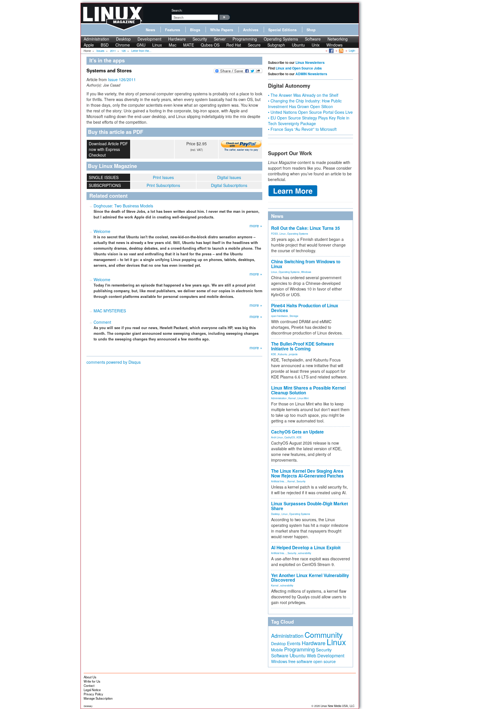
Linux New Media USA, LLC (337, 706)
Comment (102, 322)
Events (294, 643)
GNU (141, 45)
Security (200, 39)
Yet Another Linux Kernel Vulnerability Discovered (310, 577)
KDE (273, 354)
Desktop (123, 39)
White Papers (221, 29)
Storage (294, 315)
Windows (334, 45)
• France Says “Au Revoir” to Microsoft (302, 129)
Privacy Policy (93, 694)
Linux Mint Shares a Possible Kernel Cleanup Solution (308, 390)
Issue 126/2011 (122, 79)
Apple (89, 45)
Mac (172, 45)
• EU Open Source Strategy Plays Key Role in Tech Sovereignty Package (308, 120)
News (150, 29)
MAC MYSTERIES (110, 311)
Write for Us (92, 681)
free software (300, 661)
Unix (316, 45)
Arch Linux (277, 437)
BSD (105, 45)
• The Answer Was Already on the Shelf (303, 95)
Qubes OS (210, 45)
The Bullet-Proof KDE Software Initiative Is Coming (302, 346)
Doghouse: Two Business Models (123, 206)
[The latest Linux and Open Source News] (340, 50)
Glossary (88, 706)
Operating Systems (281, 39)
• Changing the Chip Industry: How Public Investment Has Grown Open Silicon (305, 103)
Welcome (102, 231)
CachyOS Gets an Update (297, 432)
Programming (245, 39)
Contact (89, 685)
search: (177, 10)
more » (256, 225)
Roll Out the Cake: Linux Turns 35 (305, 228)
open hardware (279, 315)
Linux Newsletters (310, 62)
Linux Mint (303, 398)
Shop (311, 29)
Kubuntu (282, 354)
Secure (254, 45)
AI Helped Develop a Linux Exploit (306, 547)
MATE (188, 45)
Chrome (122, 45)
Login (352, 50)
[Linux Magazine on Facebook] (330, 50)
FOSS (274, 233)
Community (324, 634)
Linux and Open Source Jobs (299, 68)
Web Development (325, 655)
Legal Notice (92, 689)
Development (149, 39)
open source (324, 661)
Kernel (292, 398)
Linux (157, 45)
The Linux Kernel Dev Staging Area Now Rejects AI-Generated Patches (307, 473)
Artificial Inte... (278, 481)
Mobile (277, 650)
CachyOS (289, 437)
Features (172, 29)
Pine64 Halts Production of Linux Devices (304, 308)
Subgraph (276, 45)
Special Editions (282, 29)
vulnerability (304, 553)
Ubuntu (298, 45)
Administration (96, 39)
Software (313, 39)
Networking (338, 39)
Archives (250, 29)
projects (293, 354)
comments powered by (113, 362)
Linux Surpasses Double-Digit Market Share (309, 506)
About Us (90, 677)
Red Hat (233, 45)
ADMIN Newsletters (311, 73)
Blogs (195, 29)
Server (220, 39)
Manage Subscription (98, 698)
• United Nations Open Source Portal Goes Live (310, 112)
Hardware (177, 39)
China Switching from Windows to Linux (305, 264)
